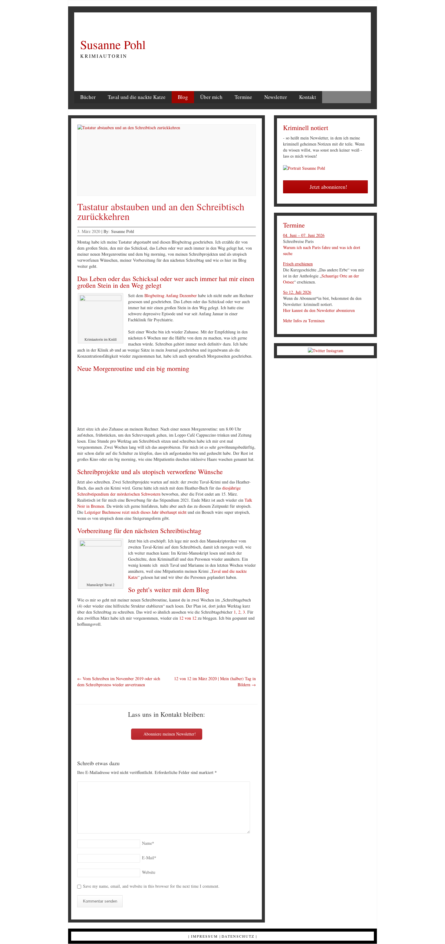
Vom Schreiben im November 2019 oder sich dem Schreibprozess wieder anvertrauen (118, 681)
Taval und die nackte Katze (137, 96)
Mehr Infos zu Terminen (304, 320)
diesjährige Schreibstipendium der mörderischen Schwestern (159, 491)
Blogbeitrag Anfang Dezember (170, 295)
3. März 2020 (88, 231)
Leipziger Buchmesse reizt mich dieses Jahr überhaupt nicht (135, 512)
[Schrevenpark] (147, 400)
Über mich (211, 96)
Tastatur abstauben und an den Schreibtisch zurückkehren (160, 211)
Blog (183, 96)
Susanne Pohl (113, 44)
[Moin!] (110, 400)
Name (148, 843)
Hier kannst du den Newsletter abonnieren (319, 310)
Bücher (88, 96)
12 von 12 (187, 618)
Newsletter (275, 96)
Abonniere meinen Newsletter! (169, 734)
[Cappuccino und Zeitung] (221, 400)
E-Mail (149, 857)
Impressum (204, 936)
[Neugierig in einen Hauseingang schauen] (258, 400)
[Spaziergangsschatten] (184, 400)
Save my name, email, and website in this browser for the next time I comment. (151, 886)
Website (148, 872)
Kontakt (307, 96)
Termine (243, 96)
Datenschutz (238, 936)
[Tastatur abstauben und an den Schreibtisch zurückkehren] (166, 160)
